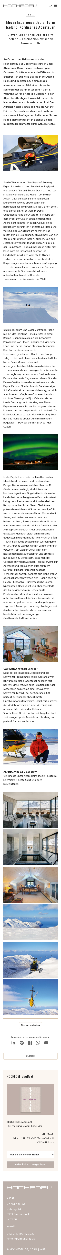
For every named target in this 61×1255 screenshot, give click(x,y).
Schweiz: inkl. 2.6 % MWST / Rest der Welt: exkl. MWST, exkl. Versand (33, 1140)
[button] (47, 5)
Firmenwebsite (30, 1025)
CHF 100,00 (48, 1134)
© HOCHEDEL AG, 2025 (22, 1249)
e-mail (11, 1226)
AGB (43, 1249)
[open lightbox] (30, 810)
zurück (30, 1056)
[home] (22, 5)
